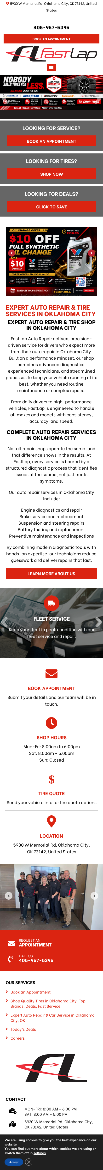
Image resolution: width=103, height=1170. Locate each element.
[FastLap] (51, 53)
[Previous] (5, 99)
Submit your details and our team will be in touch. (51, 695)
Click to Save (51, 206)
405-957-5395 (51, 27)
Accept (13, 1162)
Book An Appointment (51, 38)
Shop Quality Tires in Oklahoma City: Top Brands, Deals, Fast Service (48, 1003)
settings (40, 1153)
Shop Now (51, 173)
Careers (18, 1038)
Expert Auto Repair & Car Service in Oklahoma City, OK (53, 1017)
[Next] (97, 99)
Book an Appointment (51, 141)
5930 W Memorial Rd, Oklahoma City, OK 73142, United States (51, 843)
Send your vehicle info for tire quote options (52, 797)
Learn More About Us (51, 573)
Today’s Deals (23, 1029)
